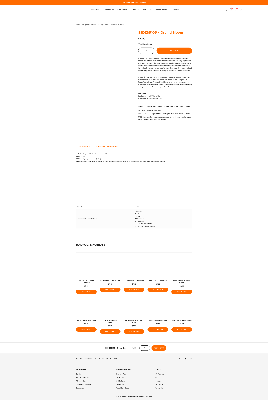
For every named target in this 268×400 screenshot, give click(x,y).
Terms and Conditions (83, 384)
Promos (176, 10)
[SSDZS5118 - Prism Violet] (110, 308)
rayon (189, 117)
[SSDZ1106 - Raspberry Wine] (134, 308)
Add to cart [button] (86, 292)
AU (111, 359)
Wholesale (159, 388)
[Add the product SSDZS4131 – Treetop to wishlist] (166, 261)
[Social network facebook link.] (179, 359)
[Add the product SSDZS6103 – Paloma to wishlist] (166, 301)
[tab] (84, 146)
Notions (146, 10)
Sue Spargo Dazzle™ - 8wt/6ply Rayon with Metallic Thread (103, 24)
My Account (159, 374)
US (95, 359)
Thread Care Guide (122, 388)
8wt (144, 117)
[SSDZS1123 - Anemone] (86, 308)
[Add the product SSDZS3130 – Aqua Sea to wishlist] (118, 261)
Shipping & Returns (82, 377)
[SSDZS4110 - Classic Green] (181, 268)
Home (78, 24)
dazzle (155, 117)
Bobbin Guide (120, 381)
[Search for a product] (241, 9)
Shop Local (159, 384)
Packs (135, 10)
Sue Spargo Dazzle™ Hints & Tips (150, 98)
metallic (183, 117)
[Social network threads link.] (191, 359)
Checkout (158, 381)
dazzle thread (164, 117)
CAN (115, 359)
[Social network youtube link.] (185, 359)
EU (103, 359)
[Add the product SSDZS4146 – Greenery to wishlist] (142, 261)
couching (149, 117)
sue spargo (162, 119)
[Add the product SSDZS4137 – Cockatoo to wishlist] (190, 301)
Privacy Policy (81, 381)
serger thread (143, 119)
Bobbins (108, 10)
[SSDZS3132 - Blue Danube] (86, 268)
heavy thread (174, 117)
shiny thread (152, 119)
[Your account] (225, 9)
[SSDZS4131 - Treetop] (158, 268)
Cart (157, 377)
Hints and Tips (121, 374)
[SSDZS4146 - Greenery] (134, 268)
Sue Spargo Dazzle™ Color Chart (149, 96)
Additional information (107, 146)
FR (107, 359)
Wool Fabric (122, 10)
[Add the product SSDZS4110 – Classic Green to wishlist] (190, 261)
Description (84, 146)
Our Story (79, 374)
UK (99, 359)
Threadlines (94, 10)
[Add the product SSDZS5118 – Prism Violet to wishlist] (118, 301)
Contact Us (80, 388)
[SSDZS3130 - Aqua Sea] (110, 268)
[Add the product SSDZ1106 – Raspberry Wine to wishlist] (142, 301)
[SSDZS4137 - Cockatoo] (181, 308)
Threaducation (161, 10)
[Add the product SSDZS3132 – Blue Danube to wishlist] (95, 261)
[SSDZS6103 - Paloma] (158, 308)
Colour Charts (120, 377)
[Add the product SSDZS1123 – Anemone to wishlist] (95, 301)
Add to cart (174, 51)
